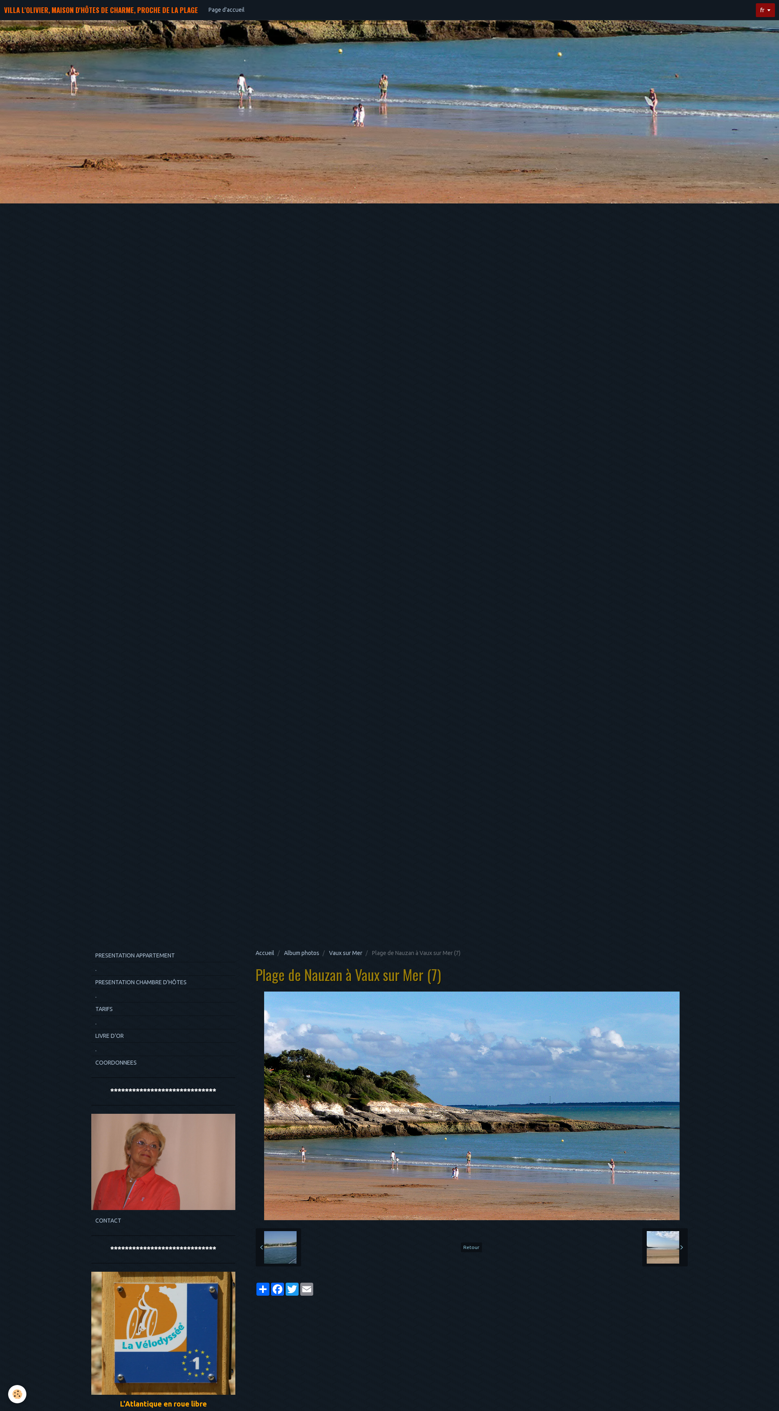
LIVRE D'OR (109, 1036)
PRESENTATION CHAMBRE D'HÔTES (141, 982)
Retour (471, 1247)
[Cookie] (17, 1394)
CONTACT (108, 1220)
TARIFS (104, 1009)
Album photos (301, 953)
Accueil (265, 953)
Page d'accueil (227, 9)
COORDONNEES (116, 1062)
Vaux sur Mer (345, 953)
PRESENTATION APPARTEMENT (135, 955)
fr (762, 10)
